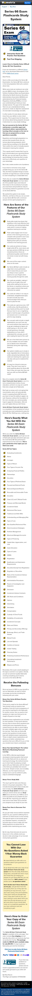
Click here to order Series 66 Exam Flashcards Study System (16, 950)
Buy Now (27, 3)
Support (4, 7)
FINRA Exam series (12, 73)
